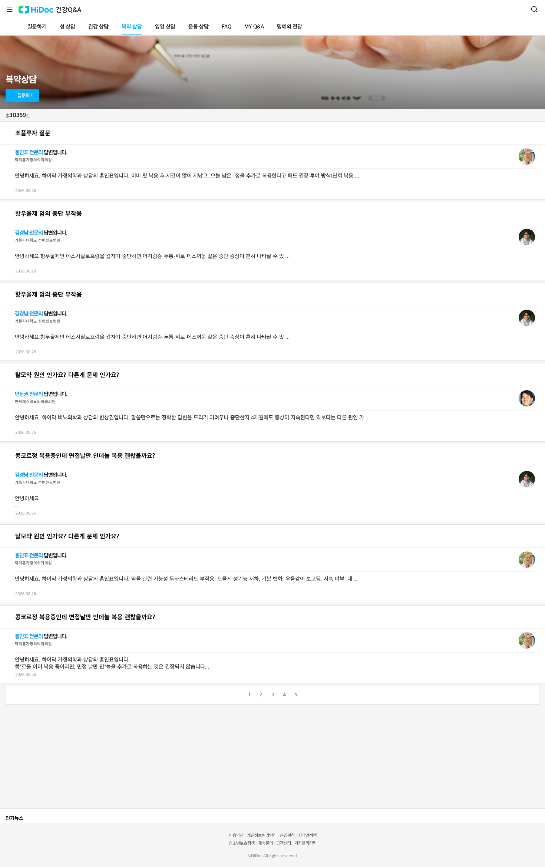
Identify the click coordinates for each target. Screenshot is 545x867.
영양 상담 (165, 26)
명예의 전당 (289, 26)
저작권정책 (307, 835)
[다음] (533, 694)
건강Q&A (69, 10)
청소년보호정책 (242, 843)
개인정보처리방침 (262, 835)
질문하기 (37, 26)
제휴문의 (265, 843)
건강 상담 (98, 26)
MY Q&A (254, 26)
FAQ (226, 26)
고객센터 (283, 843)
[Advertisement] (222, 756)
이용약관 (236, 835)
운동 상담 (198, 26)
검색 (534, 9)
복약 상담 (132, 26)
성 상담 (67, 26)
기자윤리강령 (305, 843)
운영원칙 (287, 835)
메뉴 (9, 9)
